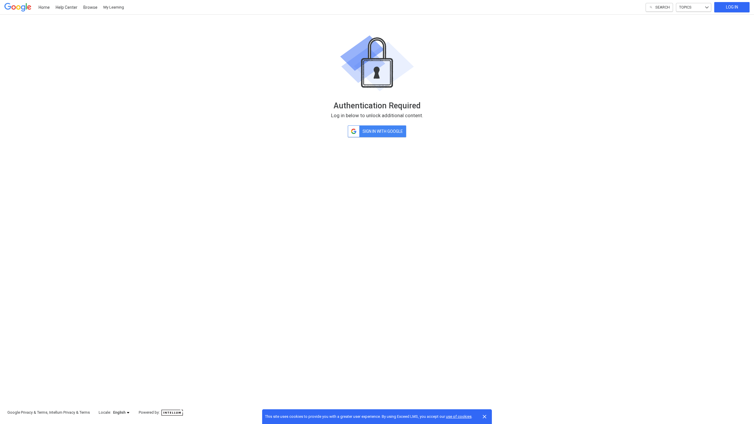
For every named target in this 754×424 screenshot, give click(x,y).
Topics (685, 7)
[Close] (484, 416)
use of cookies (459, 416)
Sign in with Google (383, 131)
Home (44, 7)
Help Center (66, 7)
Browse (90, 7)
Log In (732, 7)
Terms (42, 412)
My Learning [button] (113, 7)
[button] (121, 412)
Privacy (27, 412)
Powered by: (150, 412)
